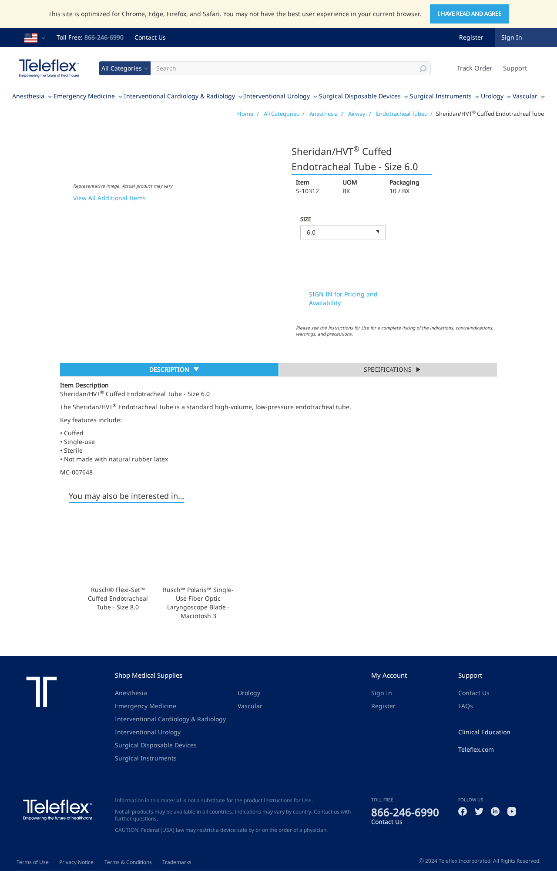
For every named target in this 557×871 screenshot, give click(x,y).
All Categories (281, 114)
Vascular (525, 96)
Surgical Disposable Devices (360, 96)
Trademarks (176, 862)
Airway (357, 114)
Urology (492, 96)
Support (515, 67)
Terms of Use (33, 862)
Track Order (474, 67)
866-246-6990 (104, 37)
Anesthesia (28, 96)
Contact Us (150, 37)
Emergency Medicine (84, 96)
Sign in (511, 37)
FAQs (465, 706)
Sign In (381, 693)
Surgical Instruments (441, 96)
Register (471, 37)
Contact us (326, 811)
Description (169, 370)
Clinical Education (484, 732)
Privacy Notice (76, 862)
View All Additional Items (109, 198)
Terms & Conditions (128, 862)
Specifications (388, 369)
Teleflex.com (476, 749)
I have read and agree (469, 13)
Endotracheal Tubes (401, 114)
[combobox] (343, 232)
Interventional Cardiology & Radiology (179, 96)
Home (245, 114)
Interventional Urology (277, 96)
